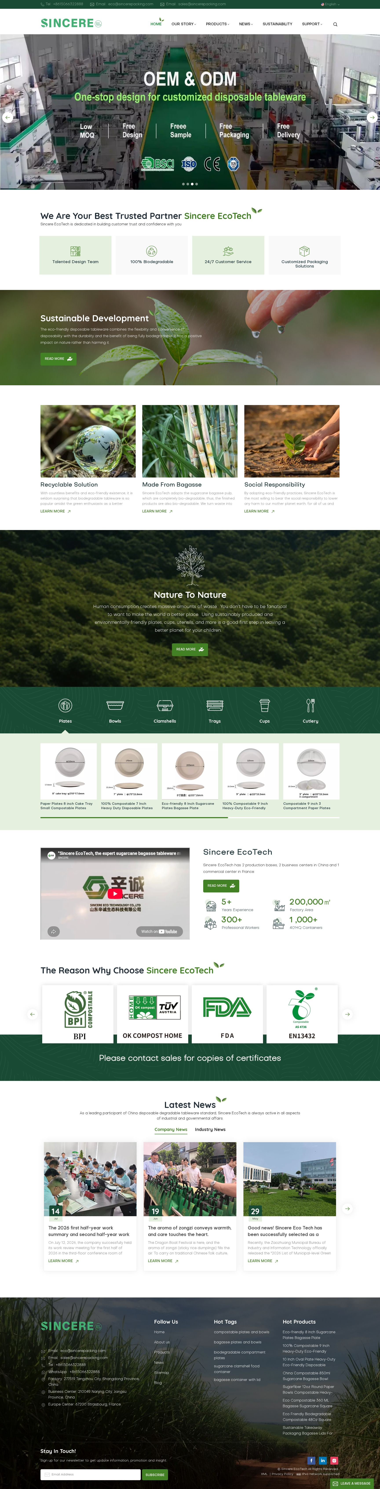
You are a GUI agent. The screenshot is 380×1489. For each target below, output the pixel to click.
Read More (54, 359)
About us (162, 1342)
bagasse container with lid (237, 1380)
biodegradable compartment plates (239, 1355)
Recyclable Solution (69, 485)
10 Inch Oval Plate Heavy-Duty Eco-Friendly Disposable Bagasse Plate (309, 1362)
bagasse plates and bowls (237, 1342)
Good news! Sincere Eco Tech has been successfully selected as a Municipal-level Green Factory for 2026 (285, 1232)
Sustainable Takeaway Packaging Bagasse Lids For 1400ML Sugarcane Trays (308, 1430)
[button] (183, 184)
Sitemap (161, 1373)
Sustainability (277, 24)
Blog (158, 1383)
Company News (171, 1129)
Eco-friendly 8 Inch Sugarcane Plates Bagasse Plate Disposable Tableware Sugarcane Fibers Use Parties (188, 806)
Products (216, 24)
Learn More (52, 511)
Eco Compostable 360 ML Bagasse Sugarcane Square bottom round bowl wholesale (309, 1403)
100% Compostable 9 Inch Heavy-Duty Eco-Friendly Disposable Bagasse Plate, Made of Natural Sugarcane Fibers (251, 806)
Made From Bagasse (172, 485)
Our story (183, 24)
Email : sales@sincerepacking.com (196, 4)
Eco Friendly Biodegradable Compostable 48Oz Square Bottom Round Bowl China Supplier (307, 1417)
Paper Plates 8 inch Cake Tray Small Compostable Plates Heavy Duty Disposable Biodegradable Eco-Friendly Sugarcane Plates (66, 806)
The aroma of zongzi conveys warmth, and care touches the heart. (189, 1231)
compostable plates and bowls (241, 1332)
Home (156, 24)
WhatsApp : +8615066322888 (74, 1372)
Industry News (210, 1129)
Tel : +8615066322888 (64, 4)
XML (264, 1474)
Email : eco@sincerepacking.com (124, 4)
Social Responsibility (274, 485)
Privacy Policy (282, 1474)
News (244, 24)
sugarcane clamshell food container (236, 1369)
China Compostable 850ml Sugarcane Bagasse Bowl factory (306, 1376)
